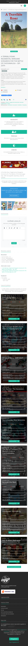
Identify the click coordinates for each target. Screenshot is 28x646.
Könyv (8, 103)
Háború (7, 102)
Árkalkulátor (12, 2)
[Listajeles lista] (9, 228)
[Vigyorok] (17, 228)
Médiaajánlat (3, 615)
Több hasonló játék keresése (14, 566)
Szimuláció (10, 105)
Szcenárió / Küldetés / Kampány (20, 105)
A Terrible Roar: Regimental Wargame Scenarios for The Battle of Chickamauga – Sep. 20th (14, 268)
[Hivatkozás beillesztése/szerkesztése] (14, 228)
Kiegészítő (12, 102)
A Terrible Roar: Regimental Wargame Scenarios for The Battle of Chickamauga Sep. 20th (14, 271)
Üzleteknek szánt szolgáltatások (7, 613)
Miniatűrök (16, 102)
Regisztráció (3, 606)
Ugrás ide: (24, 69)
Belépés (17, 2)
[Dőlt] (6, 228)
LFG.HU (19, 1)
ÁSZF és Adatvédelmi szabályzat (7, 612)
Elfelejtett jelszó (4, 608)
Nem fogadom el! (14, 642)
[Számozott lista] (11, 228)
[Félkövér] (4, 228)
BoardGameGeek (14, 1)
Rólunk (2, 610)
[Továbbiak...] (20, 228)
